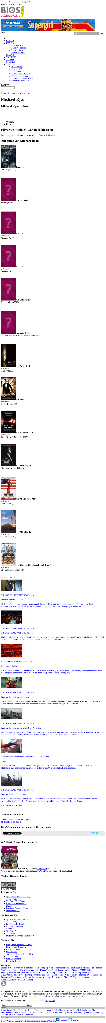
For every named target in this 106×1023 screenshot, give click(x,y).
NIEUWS (10, 55)
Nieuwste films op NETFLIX (52, 972)
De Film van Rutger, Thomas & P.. (20, 936)
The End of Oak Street (15, 901)
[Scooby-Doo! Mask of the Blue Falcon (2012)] (8, 333)
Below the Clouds (13, 961)
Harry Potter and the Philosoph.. (19, 945)
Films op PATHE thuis (20, 74)
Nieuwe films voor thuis (28, 970)
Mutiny (9, 906)
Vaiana (9, 929)
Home (3, 93)
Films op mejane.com (20, 76)
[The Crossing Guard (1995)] (8, 466)
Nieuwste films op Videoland (78, 972)
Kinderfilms (16, 71)
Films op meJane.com (10, 972)
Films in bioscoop (18, 48)
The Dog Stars (12, 956)
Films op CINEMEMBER (22, 78)
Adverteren (20, 1021)
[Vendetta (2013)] (8, 233)
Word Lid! (10, 1021)
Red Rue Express (13, 949)
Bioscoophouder (32, 1021)
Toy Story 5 (11, 931)
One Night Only (13, 910)
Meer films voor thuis (20, 81)
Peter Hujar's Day (13, 959)
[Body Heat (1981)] (8, 532)
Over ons (52, 1021)
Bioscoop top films (45, 968)
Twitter (75, 1021)
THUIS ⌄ (10, 64)
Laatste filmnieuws (33, 977)
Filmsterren (12, 93)
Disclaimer (43, 1021)
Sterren (18, 1012)
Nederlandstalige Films (86, 1010)
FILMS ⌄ (10, 43)
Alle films (46, 977)
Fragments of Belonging (16, 947)
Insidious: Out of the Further (17, 908)
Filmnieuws (22, 1010)
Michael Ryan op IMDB (11, 822)
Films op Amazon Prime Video (38, 975)
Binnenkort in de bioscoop (25, 968)
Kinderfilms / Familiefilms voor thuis (55, 970)
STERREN (11, 62)
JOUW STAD (42, 871)
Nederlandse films (62, 968)
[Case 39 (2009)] (8, 366)
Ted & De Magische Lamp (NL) (19, 954)
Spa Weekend (11, 952)
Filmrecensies (97, 975)
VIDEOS (10, 59)
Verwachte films (18, 52)
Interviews (5, 977)
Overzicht (10, 122)
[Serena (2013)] (8, 200)
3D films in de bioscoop (79, 977)
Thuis (23, 1012)
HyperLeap (50, 1000)
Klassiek (21, 979)
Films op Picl (57, 975)
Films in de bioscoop (42, 1010)
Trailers (31, 1010)
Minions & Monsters (14, 926)
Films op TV (16, 69)
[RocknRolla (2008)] (8, 399)
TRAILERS (11, 57)
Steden (9, 1010)
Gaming (30, 979)
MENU (4, 32)
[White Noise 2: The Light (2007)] (8, 432)
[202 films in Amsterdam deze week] (9, 857)
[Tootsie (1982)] (8, 499)
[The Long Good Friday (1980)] (8, 565)
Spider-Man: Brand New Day (18, 896)
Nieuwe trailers (71, 975)
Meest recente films (60, 977)
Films (8, 124)
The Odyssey (11, 899)
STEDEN (10, 41)
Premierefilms (17, 50)
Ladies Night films (8, 979)
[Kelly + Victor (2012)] (8, 300)
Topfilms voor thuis (9, 970)
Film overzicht (17, 45)
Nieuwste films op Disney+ (12, 975)
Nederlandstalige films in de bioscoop (86, 968)
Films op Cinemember (30, 972)
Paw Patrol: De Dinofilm (16, 903)
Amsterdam (42, 868)
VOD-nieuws (16, 67)
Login (3, 1021)
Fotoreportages (17, 977)
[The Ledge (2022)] (8, 167)
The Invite (10, 933)
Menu (3, 1008)
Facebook (63, 1021)
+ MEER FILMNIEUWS (11, 805)
